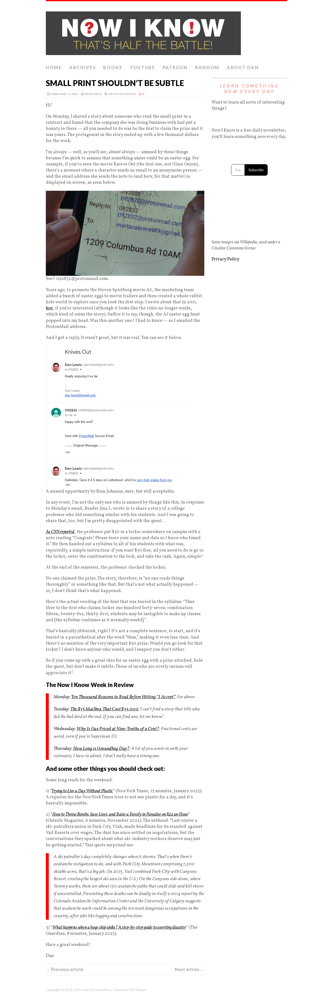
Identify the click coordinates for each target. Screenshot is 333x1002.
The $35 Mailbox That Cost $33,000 (104, 709)
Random (207, 67)
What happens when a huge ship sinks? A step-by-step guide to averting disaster (119, 928)
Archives (82, 67)
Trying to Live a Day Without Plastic (82, 791)
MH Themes (138, 990)
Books (112, 67)
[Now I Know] (166, 31)
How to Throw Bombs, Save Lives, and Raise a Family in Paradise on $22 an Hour (120, 814)
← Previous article (64, 969)
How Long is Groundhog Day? (101, 748)
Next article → (189, 969)
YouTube (142, 67)
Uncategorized (122, 94)
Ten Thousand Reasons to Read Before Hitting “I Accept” (123, 697)
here (49, 308)
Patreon (175, 67)
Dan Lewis (92, 94)
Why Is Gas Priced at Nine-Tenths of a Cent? (118, 729)
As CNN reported (60, 532)
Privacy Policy (225, 259)
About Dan (243, 67)
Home (54, 67)
